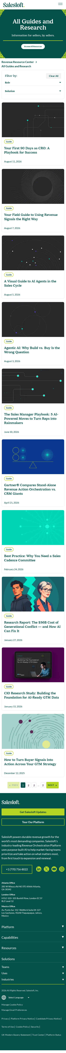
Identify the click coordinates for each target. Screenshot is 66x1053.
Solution (10, 91)
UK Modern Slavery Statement (16, 1034)
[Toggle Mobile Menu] (60, 4)
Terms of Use (8, 1026)
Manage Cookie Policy (12, 1004)
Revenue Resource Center (18, 62)
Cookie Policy (22, 1026)
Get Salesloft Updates (33, 812)
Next (52, 785)
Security (35, 1026)
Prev (13, 785)
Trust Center (38, 1034)
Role (7, 82)
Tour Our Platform (33, 822)
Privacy (5, 1018)
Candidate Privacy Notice (48, 1018)
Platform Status (53, 1034)
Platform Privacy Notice (22, 1018)
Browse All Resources (33, 46)
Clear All (53, 75)
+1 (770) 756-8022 (17, 869)
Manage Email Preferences (14, 1010)
